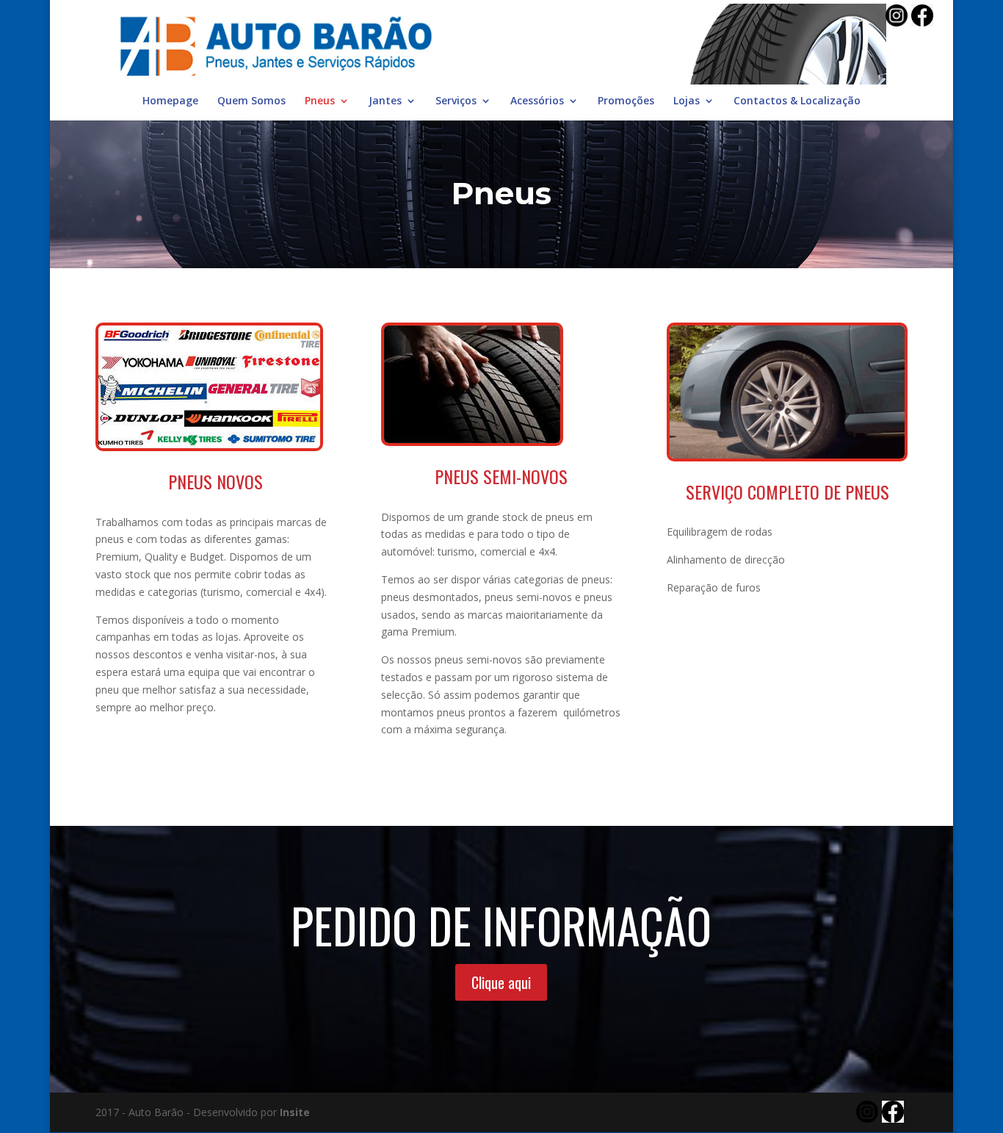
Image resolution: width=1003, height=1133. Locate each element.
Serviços (456, 101)
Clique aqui (501, 982)
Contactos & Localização (797, 101)
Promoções (626, 101)
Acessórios (537, 101)
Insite (295, 1112)
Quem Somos (251, 101)
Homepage (170, 101)
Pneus (320, 101)
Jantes (385, 101)
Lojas (686, 101)
